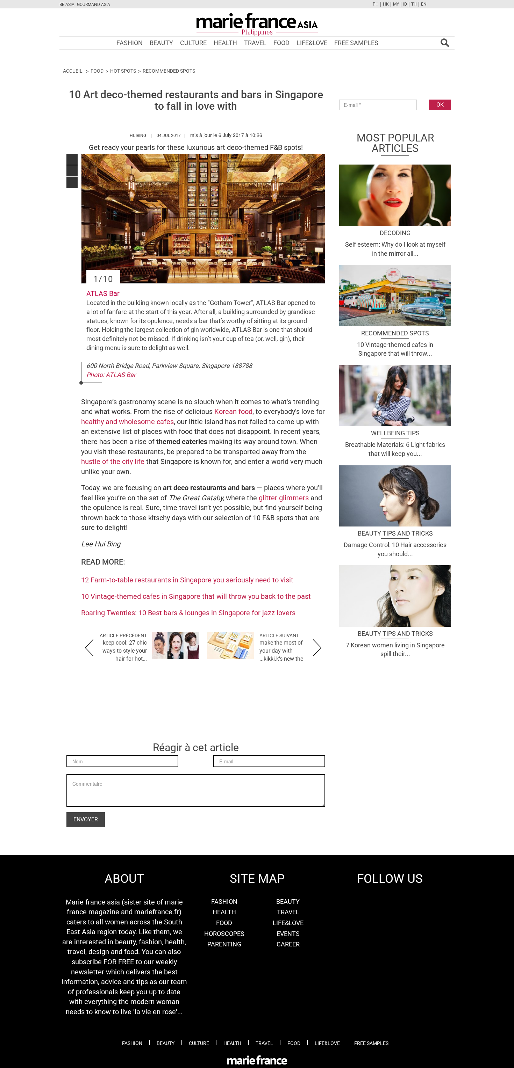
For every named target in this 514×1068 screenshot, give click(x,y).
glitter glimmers (284, 498)
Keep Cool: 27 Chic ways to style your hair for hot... (124, 650)
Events (288, 933)
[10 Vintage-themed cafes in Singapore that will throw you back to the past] (395, 294)
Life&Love (312, 42)
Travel (255, 42)
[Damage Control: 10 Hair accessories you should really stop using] (395, 495)
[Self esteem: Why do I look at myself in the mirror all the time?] (395, 194)
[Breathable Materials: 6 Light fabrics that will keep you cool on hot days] (395, 394)
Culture (193, 42)
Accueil (73, 71)
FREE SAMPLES (356, 42)
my (396, 4)
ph (376, 4)
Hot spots (123, 71)
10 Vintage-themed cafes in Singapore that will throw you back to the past (196, 596)
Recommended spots (169, 71)
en (424, 4)
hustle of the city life (112, 461)
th (414, 4)
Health (225, 42)
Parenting (224, 944)
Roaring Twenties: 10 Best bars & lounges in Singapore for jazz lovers (188, 613)
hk (386, 4)
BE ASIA (66, 4)
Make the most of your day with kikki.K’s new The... (281, 650)
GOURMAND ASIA (93, 4)
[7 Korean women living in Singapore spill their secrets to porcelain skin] (395, 595)
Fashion (129, 42)
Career (288, 944)
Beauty (161, 42)
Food (281, 42)
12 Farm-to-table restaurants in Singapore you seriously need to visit (187, 580)
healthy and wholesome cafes (127, 421)
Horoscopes (224, 933)
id (405, 4)
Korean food (233, 411)
